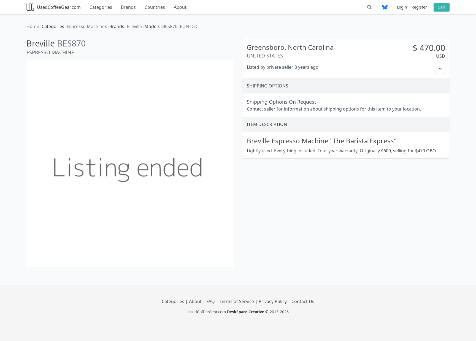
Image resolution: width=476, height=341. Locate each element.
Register (419, 7)
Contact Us (302, 301)
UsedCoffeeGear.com (59, 7)
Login (402, 7)
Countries (155, 7)
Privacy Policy (273, 301)
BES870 (71, 43)
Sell (441, 7)
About (180, 7)
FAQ (211, 301)
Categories (101, 7)
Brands (128, 7)
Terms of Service (237, 301)
